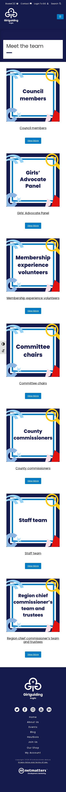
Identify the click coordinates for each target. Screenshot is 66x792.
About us (33, 722)
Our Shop (33, 747)
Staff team (33, 553)
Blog (33, 732)
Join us (33, 742)
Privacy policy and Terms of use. (33, 762)
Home (33, 717)
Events (33, 727)
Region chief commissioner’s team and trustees (33, 640)
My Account (33, 752)
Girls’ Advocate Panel (33, 213)
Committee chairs (33, 383)
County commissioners (33, 468)
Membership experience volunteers (33, 298)
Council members (33, 128)
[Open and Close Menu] (60, 16)
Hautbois (33, 737)
